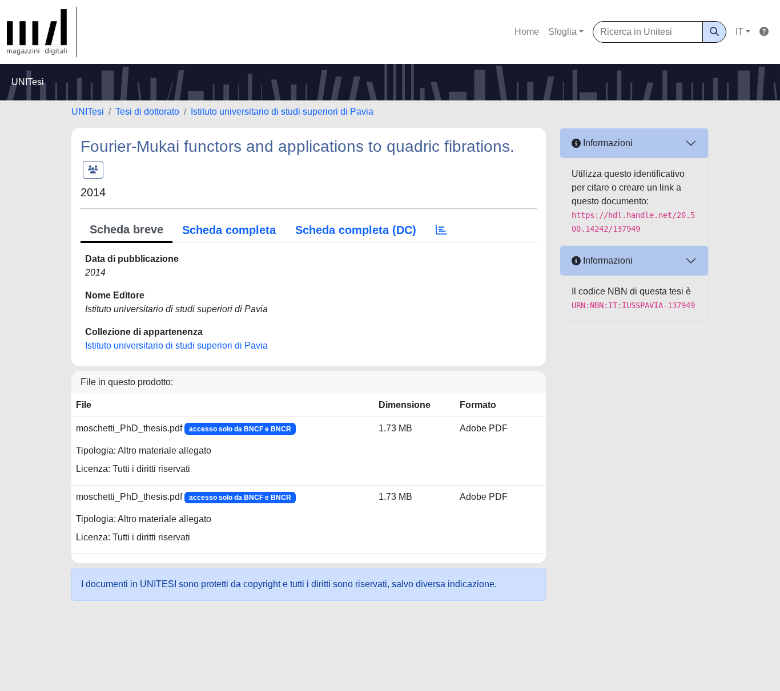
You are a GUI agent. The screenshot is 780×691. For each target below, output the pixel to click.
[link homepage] (42, 32)
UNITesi (87, 111)
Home (526, 32)
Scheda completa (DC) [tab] (355, 230)
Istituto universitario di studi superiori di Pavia (282, 111)
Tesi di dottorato (147, 111)
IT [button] (739, 32)
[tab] (441, 230)
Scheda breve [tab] (126, 229)
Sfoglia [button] (562, 32)
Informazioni (607, 143)
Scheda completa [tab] (229, 230)
